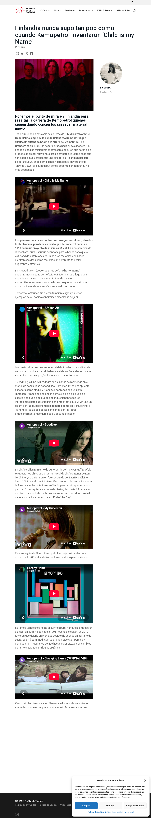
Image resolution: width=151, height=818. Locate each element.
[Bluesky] (22, 53)
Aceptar (86, 805)
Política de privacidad (114, 812)
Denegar (110, 805)
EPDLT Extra (103, 10)
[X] (27, 53)
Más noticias (123, 10)
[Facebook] (31, 53)
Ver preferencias (135, 805)
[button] (145, 780)
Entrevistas (85, 10)
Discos (57, 10)
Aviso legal (129, 812)
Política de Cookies (96, 812)
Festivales (69, 10)
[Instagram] (17, 53)
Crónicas (45, 10)
